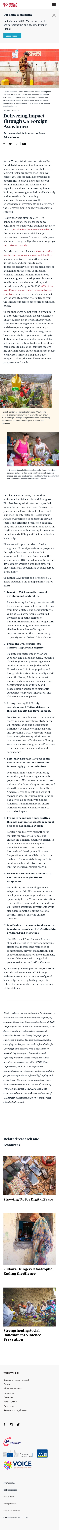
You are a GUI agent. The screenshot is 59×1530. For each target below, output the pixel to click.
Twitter (18, 1424)
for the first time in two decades (31, 230)
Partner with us (10, 1401)
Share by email (24, 144)
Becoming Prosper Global (16, 1379)
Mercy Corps (10, 4)
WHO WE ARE (11, 1373)
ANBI (42, 1453)
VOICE (17, 1465)
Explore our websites (11, 1511)
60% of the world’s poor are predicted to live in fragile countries (28, 290)
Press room (8, 1406)
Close (54, 15)
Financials (8, 1397)
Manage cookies (9, 1504)
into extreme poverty (15, 245)
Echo (20, 1454)
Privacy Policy (8, 1497)
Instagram (11, 1424)
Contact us (8, 1392)
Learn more (11, 35)
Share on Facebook (4, 144)
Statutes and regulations (15, 1410)
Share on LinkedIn (17, 144)
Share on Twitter (10, 144)
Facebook (4, 1424)
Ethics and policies (12, 1388)
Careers (7, 1384)
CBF (15, 1442)
